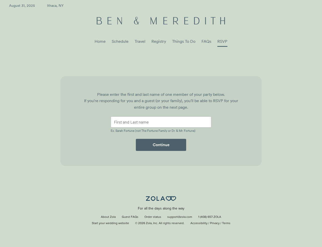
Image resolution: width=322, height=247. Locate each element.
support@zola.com (179, 217)
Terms (226, 223)
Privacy (215, 223)
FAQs (206, 41)
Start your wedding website (110, 223)
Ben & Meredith (161, 21)
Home (100, 41)
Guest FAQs (130, 217)
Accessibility (199, 223)
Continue (161, 144)
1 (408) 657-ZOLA (209, 217)
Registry (158, 41)
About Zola (108, 217)
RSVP (222, 41)
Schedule (120, 41)
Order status (152, 217)
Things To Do (183, 41)
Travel (140, 41)
